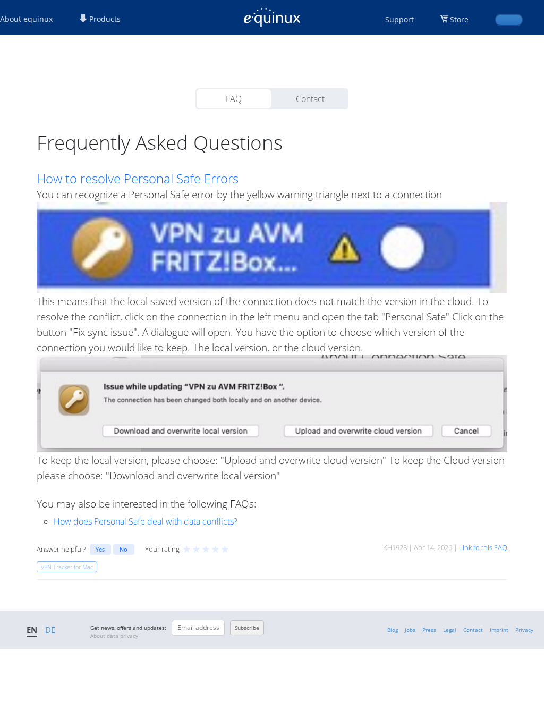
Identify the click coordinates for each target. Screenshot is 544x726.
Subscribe (247, 627)
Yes (100, 549)
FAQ (234, 99)
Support (399, 19)
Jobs (410, 630)
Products (104, 19)
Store (459, 19)
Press (429, 630)
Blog (392, 630)
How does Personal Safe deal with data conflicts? (145, 521)
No (124, 549)
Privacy (524, 630)
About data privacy (114, 635)
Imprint (499, 630)
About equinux (26, 19)
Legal (449, 630)
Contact (310, 99)
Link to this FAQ (483, 547)
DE (50, 629)
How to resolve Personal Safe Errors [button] (138, 179)
